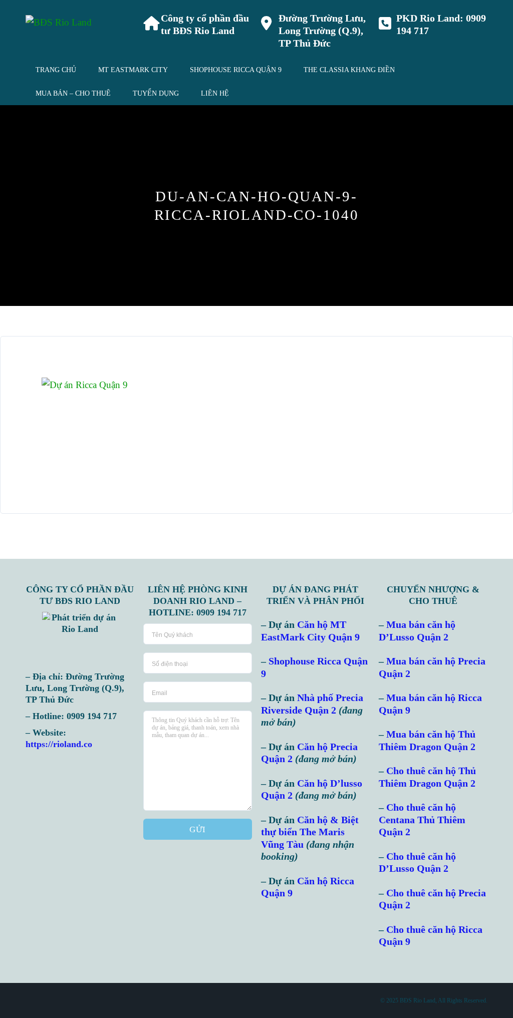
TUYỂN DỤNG (156, 93)
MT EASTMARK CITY (133, 70)
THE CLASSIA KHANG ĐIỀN (349, 70)
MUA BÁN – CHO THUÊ (73, 93)
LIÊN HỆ (215, 93)
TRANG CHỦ (56, 70)
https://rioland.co (59, 744)
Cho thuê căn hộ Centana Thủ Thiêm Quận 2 (422, 819)
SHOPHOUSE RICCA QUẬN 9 (236, 70)
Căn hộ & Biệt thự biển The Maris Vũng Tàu (310, 832)
